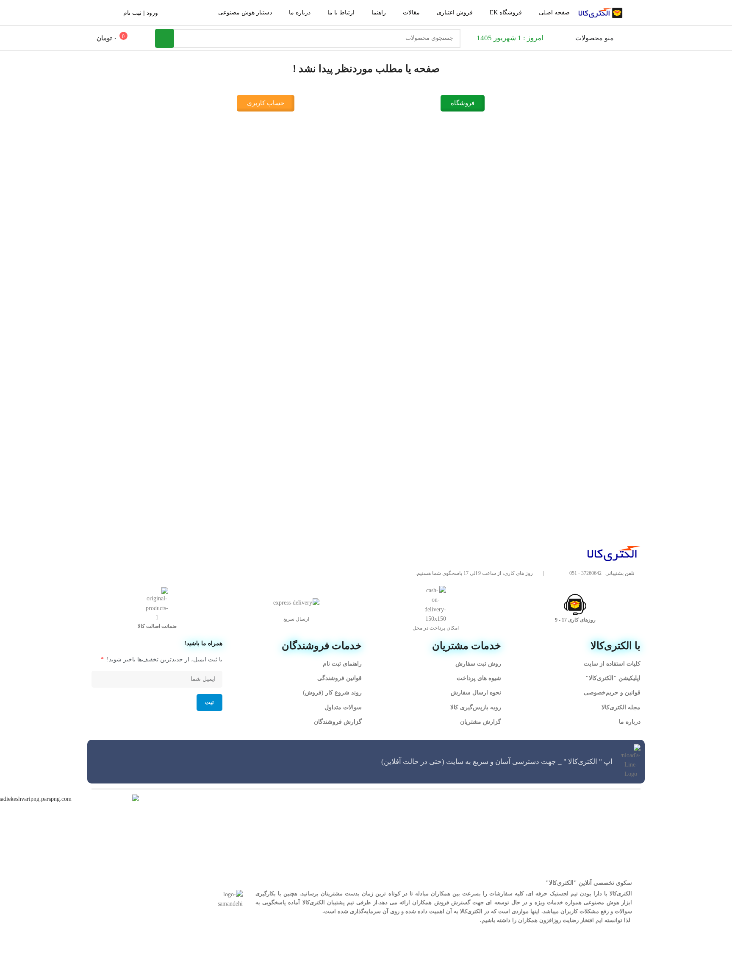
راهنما (379, 12)
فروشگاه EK (506, 12)
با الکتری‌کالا (615, 645)
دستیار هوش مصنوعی (245, 12)
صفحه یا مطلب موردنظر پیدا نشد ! (366, 68)
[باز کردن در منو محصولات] (569, 38)
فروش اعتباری (455, 12)
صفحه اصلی (554, 12)
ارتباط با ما (341, 12)
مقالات (411, 12)
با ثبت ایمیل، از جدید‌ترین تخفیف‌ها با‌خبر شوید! (163, 659)
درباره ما (300, 12)
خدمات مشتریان (466, 645)
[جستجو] (164, 38)
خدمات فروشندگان (322, 645)
